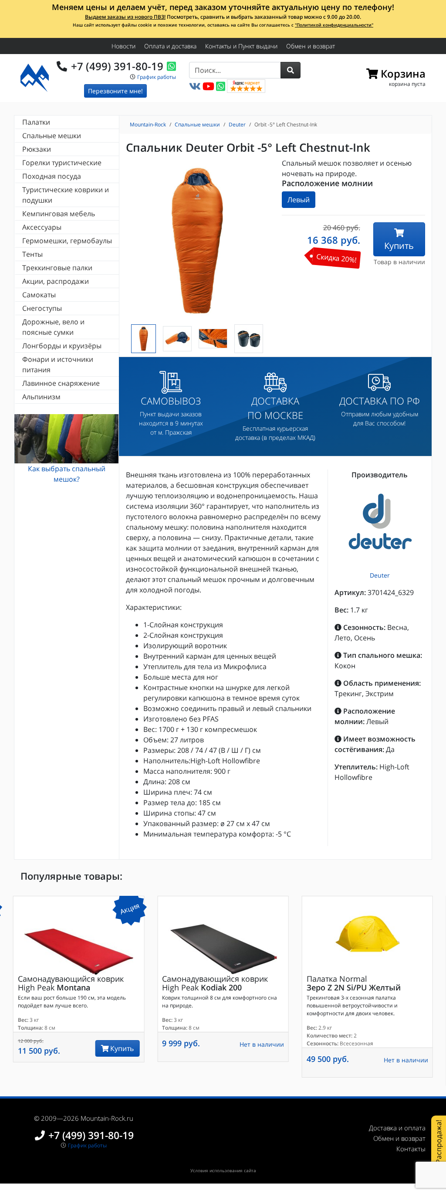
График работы (156, 77)
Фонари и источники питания (57, 364)
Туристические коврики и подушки (65, 195)
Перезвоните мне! (115, 91)
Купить (399, 246)
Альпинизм (41, 396)
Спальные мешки (51, 135)
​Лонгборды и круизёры (61, 345)
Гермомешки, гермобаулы (67, 240)
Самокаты (39, 294)
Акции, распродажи (55, 281)
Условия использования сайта (223, 1170)
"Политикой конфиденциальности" (334, 25)
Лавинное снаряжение (61, 383)
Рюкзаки (36, 149)
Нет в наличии (262, 1044)
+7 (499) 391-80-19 (117, 66)
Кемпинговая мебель (58, 213)
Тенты (32, 254)
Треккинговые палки (57, 267)
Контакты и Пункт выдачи (241, 46)
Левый (298, 199)
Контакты (411, 1148)
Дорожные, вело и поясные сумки (53, 327)
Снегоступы (42, 308)
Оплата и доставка (170, 46)
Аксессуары (41, 227)
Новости (123, 46)
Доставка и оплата (397, 1127)
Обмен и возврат (310, 46)
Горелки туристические (61, 162)
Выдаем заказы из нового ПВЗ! (125, 16)
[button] (290, 70)
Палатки (36, 122)
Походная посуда (51, 176)
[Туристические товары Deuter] (379, 523)
